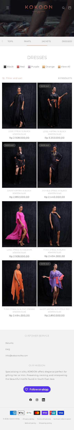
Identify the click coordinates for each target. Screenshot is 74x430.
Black (10, 66)
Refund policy (30, 423)
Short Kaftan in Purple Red (55, 309)
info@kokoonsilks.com (17, 355)
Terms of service (44, 419)
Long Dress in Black (19, 131)
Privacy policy (28, 419)
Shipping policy (45, 423)
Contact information (62, 419)
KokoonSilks (14, 419)
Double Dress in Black (54, 191)
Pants (27, 41)
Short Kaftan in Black (19, 191)
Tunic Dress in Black (55, 250)
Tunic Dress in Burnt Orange (19, 309)
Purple (35, 66)
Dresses (66, 41)
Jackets (46, 41)
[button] (5, 8)
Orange (50, 66)
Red (22, 66)
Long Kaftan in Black (54, 131)
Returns (9, 343)
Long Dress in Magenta (19, 250)
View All (65, 66)
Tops (10, 41)
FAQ (8, 349)
